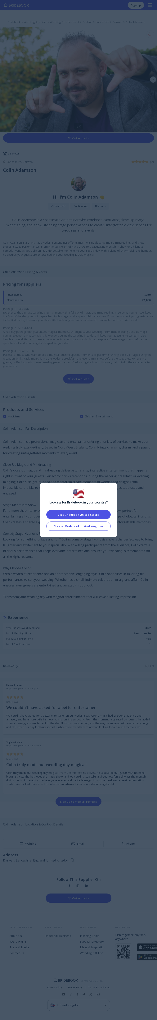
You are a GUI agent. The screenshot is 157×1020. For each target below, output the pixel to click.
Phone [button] (130, 843)
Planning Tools (89, 936)
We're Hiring (18, 941)
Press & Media (19, 947)
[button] (153, 79)
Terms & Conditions (99, 987)
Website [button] (30, 843)
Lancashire (15, 162)
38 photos (13, 153)
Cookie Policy (54, 987)
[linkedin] (86, 885)
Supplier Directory (92, 941)
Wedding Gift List (91, 953)
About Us (16, 936)
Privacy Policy (75, 987)
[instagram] (77, 885)
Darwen (28, 162)
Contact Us (17, 953)
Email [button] (80, 843)
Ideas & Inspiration (92, 947)
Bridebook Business (58, 936)
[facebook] (69, 885)
